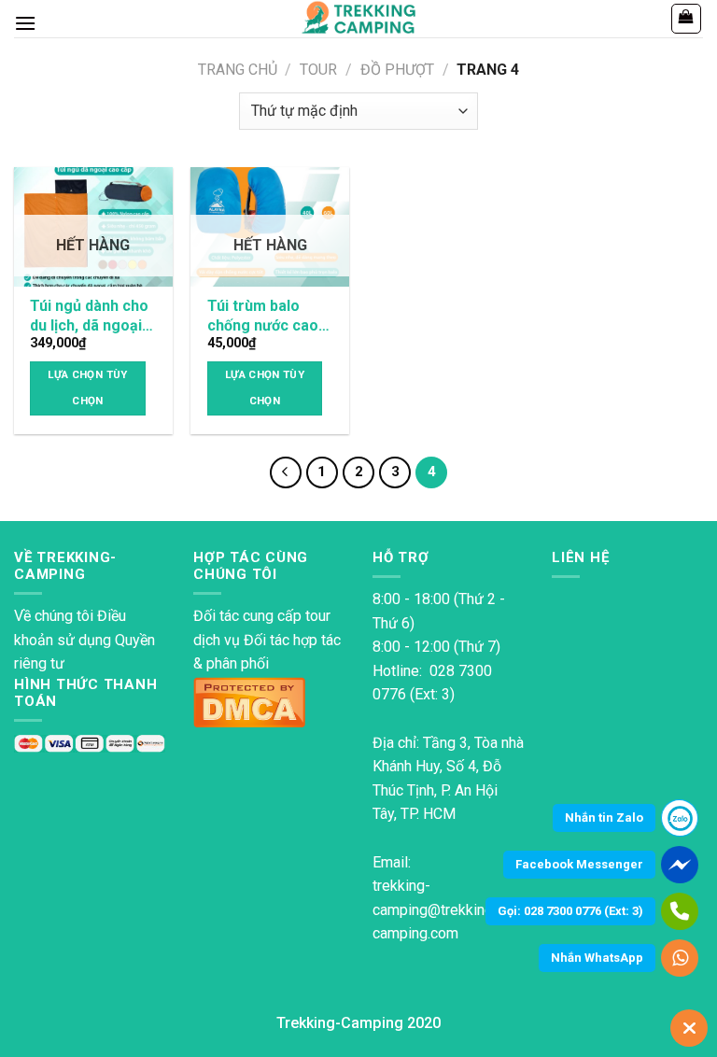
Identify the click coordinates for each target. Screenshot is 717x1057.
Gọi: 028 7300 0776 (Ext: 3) (570, 911)
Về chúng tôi (53, 616)
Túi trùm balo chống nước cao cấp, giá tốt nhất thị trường (263, 316)
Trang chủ (237, 69)
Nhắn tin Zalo (604, 817)
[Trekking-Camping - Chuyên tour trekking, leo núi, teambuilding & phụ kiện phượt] (359, 18)
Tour (318, 69)
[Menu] (25, 23)
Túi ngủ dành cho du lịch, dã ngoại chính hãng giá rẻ (89, 316)
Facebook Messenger (579, 864)
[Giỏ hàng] (686, 19)
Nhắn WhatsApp (597, 958)
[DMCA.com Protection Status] (249, 701)
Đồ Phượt (397, 69)
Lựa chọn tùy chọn (87, 387)
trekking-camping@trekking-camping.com (436, 909)
